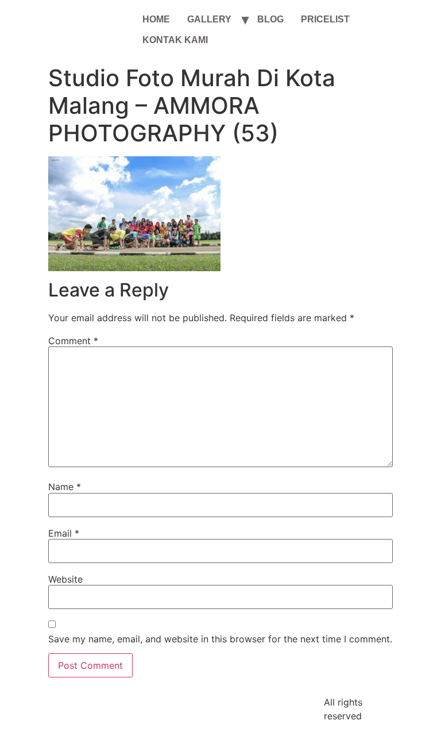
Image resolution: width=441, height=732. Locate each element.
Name (64, 486)
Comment (73, 340)
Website (65, 579)
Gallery (209, 19)
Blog (270, 19)
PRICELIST (325, 19)
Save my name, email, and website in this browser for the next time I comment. (220, 639)
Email (63, 533)
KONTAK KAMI (175, 40)
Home (156, 19)
